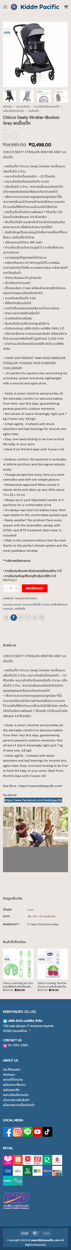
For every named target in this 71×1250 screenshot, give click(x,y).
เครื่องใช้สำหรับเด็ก (13, 111)
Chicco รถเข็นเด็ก (31, 604)
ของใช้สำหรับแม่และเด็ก (47, 107)
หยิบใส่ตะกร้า (35, 588)
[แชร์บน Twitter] (21, 617)
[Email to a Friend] (28, 617)
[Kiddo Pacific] (40, 7)
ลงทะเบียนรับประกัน (15, 1094)
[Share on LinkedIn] (42, 617)
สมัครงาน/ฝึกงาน (14, 1084)
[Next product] (6, 136)
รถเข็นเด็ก (33, 111)
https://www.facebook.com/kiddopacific (33, 800)
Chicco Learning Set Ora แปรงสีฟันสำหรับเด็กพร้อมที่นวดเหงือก (18, 984)
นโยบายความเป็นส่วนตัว (19, 1104)
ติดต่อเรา (9, 1074)
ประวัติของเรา (12, 1069)
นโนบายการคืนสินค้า (16, 1100)
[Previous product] (14, 136)
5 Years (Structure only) (43, 924)
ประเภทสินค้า (23, 107)
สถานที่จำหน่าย (13, 1079)
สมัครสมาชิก (11, 1089)
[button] (5, 7)
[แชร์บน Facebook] (13, 617)
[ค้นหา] (14, 7)
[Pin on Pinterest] (35, 617)
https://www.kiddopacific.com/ (41, 785)
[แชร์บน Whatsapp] (6, 617)
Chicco (17, 604)
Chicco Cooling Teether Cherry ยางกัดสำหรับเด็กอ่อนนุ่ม (51, 984)
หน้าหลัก (7, 107)
